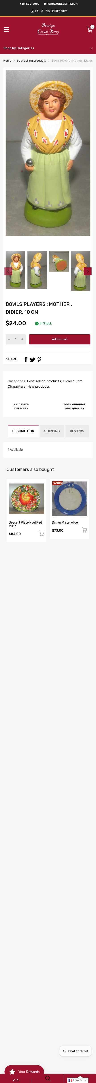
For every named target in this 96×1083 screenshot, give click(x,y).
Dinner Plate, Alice (65, 522)
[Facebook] (26, 359)
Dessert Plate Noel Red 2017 (25, 524)
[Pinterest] (39, 359)
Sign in (50, 11)
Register (61, 11)
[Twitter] (32, 359)
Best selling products (43, 381)
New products (38, 387)
